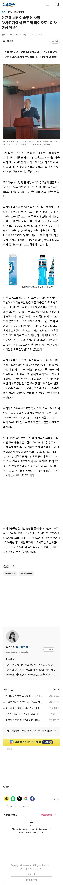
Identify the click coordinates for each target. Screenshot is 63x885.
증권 (4, 12)
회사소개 (31, 874)
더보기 (56, 689)
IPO (10, 12)
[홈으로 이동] (8, 4)
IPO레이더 (19, 12)
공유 (56, 41)
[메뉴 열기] (46, 4)
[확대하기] (31, 66)
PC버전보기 (31, 880)
